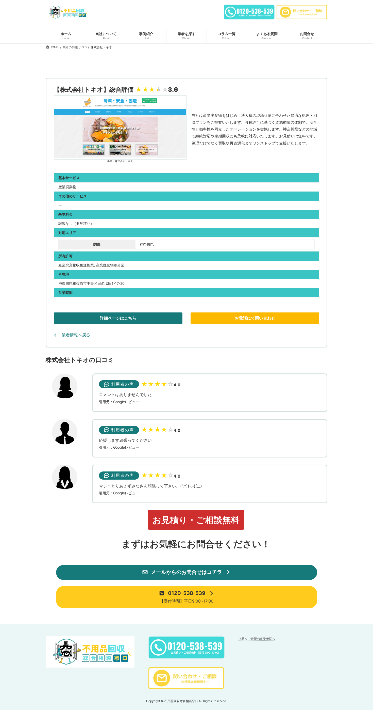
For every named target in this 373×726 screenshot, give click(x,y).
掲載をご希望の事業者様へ (257, 639)
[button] (118, 318)
